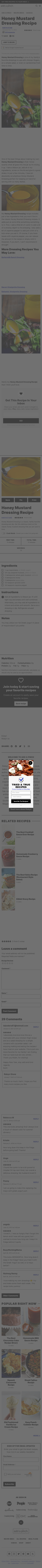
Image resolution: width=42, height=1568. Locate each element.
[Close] (30, 763)
